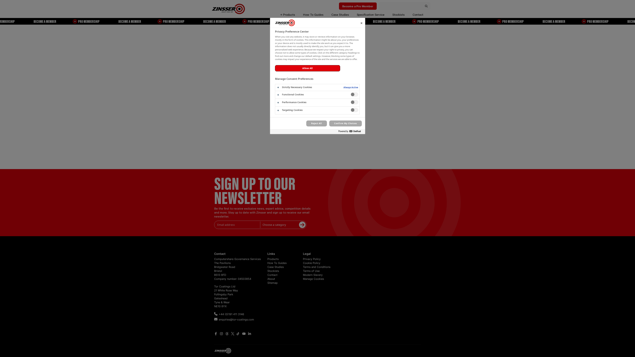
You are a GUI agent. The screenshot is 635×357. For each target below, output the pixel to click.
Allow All (307, 68)
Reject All (316, 123)
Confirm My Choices (345, 123)
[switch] (354, 94)
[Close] (361, 23)
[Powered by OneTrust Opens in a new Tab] (350, 132)
